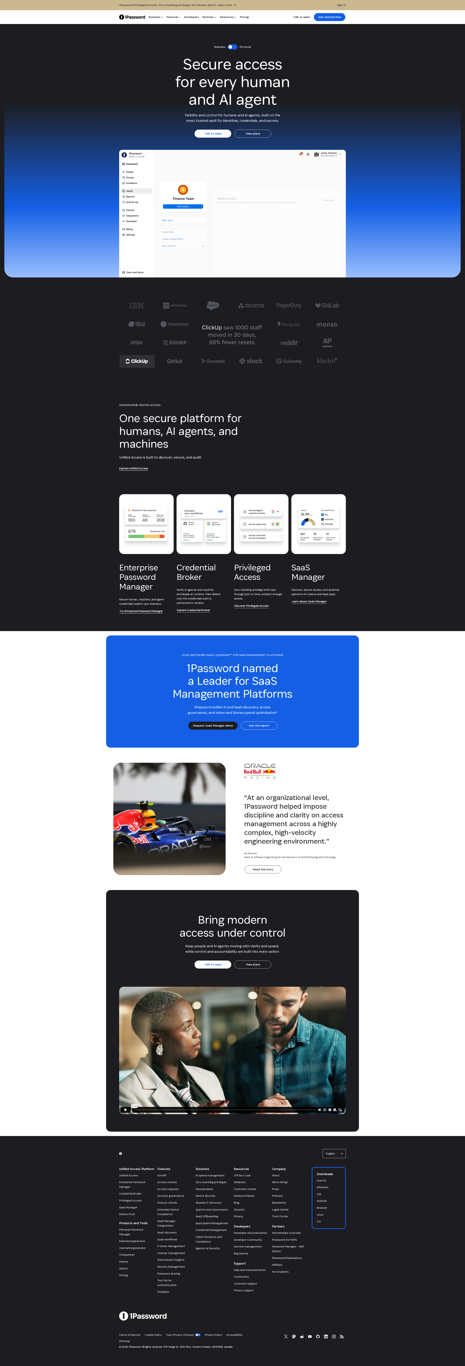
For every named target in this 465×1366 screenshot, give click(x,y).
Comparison (127, 1255)
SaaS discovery (167, 1232)
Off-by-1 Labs (242, 1175)
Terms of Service (129, 1335)
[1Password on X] (286, 1336)
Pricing (123, 1275)
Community (241, 1277)
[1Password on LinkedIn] (326, 1336)
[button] (334, 1153)
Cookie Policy (153, 1335)
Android (322, 1201)
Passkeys (163, 1292)
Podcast (277, 1196)
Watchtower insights (170, 1260)
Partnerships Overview (286, 1233)
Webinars (240, 1182)
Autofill (161, 1175)
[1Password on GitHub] (318, 1336)
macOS (321, 1180)
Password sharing (168, 1273)
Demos (123, 1261)
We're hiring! (280, 1182)
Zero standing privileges (211, 1182)
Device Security (205, 1196)
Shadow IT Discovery (209, 1203)
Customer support (245, 1283)
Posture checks (167, 1203)
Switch (123, 1268)
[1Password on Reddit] (302, 1336)
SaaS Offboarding (207, 1216)
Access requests (168, 1189)
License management (171, 1253)
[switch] (232, 46)
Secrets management (248, 1246)
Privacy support (244, 1290)
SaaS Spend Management (212, 1223)
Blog (236, 1203)
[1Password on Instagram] (334, 1336)
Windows (322, 1187)
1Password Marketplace (287, 1258)
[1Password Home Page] (132, 17)
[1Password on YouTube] (310, 1336)
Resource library (244, 1196)
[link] (329, 17)
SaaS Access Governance (212, 1209)
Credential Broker (130, 1193)
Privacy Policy (213, 1335)
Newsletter (279, 1203)
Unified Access (128, 1175)
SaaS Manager (128, 1207)
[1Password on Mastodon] (294, 1336)
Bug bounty (241, 1253)
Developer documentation (250, 1233)
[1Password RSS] (342, 1336)
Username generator (132, 1248)
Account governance (170, 1196)
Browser (322, 1208)
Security (239, 1209)
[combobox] (334, 1153)
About (276, 1175)
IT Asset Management (171, 1246)
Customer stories (245, 1189)
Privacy (238, 1216)
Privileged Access (130, 1200)
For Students (280, 1272)
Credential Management (211, 1230)
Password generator (132, 1241)
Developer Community (248, 1240)
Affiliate (277, 1265)
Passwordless (204, 1189)
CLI (319, 1221)
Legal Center (280, 1209)
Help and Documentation (250, 1270)
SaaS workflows (167, 1239)
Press (275, 1189)
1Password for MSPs (284, 1240)
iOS (319, 1194)
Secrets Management (171, 1267)
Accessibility (234, 1335)
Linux (320, 1215)
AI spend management (210, 1175)
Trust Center (280, 1216)
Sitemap (124, 1341)
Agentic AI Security (208, 1248)
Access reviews (167, 1182)
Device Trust (127, 1214)
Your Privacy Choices (180, 1335)
